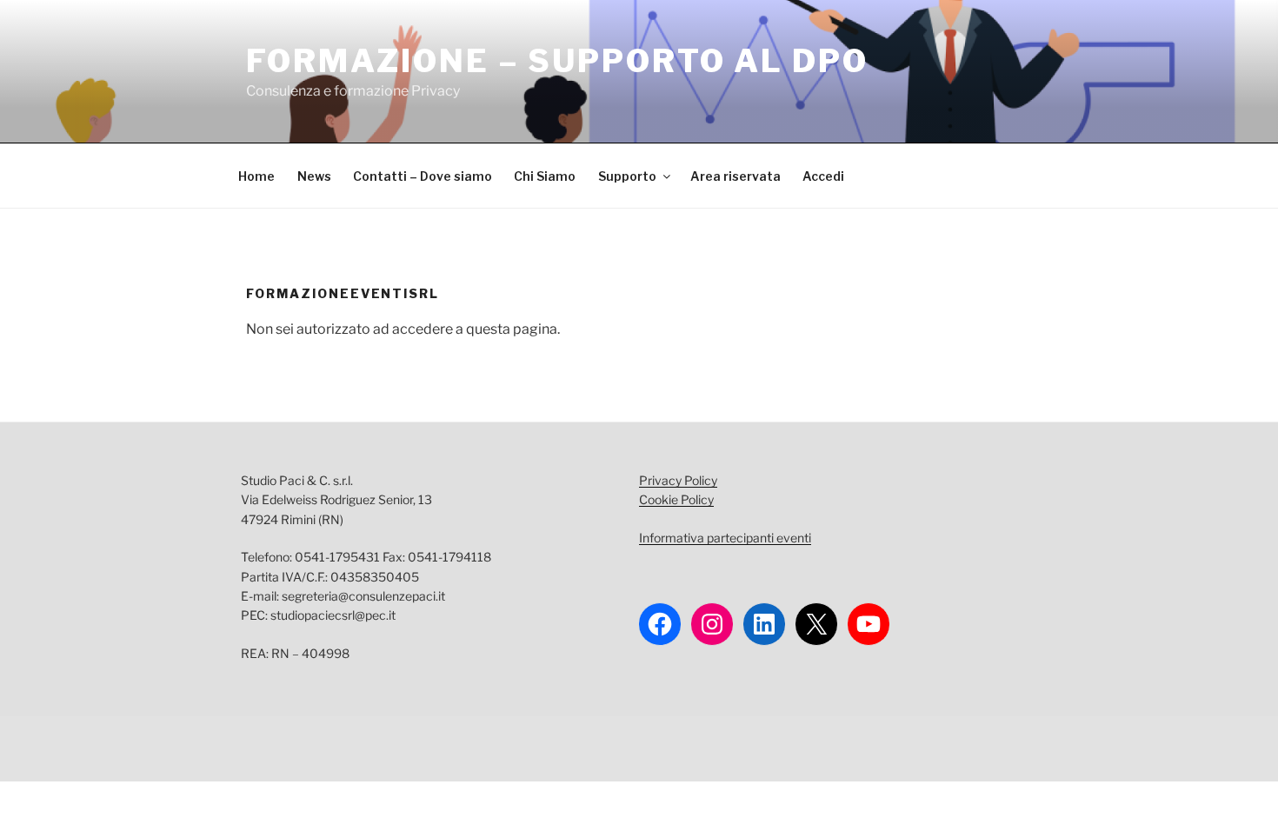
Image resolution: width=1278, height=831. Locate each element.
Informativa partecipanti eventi (725, 537)
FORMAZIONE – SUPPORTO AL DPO (557, 61)
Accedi (823, 176)
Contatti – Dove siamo (422, 176)
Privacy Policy (678, 480)
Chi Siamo (545, 176)
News (314, 176)
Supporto (627, 176)
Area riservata (735, 176)
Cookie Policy (676, 499)
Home (256, 176)
